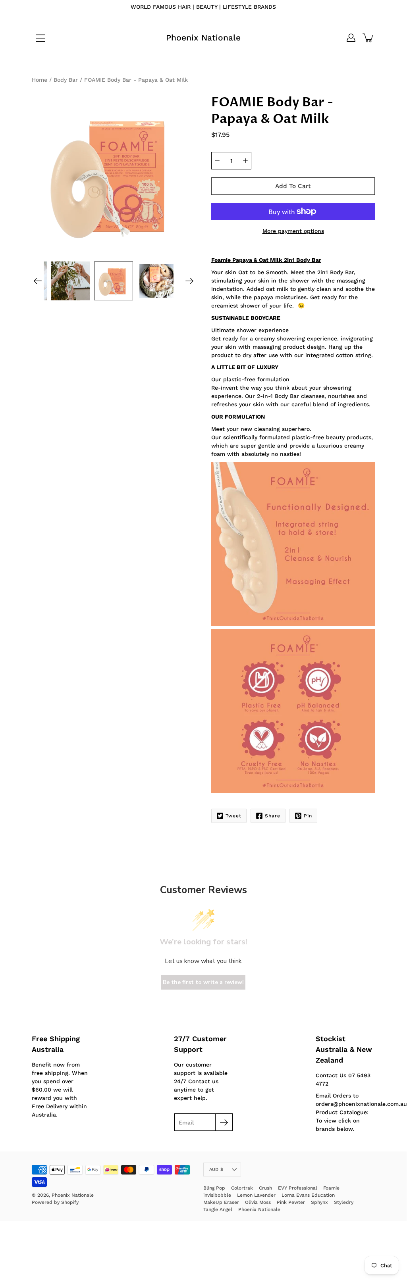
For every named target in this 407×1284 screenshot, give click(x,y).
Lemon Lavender (256, 1195)
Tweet (233, 816)
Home (39, 80)
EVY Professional (297, 1188)
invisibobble (217, 1195)
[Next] (189, 281)
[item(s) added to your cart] (368, 37)
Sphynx (319, 1202)
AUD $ (216, 1169)
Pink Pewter (291, 1202)
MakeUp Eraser (221, 1202)
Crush (265, 1188)
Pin (308, 816)
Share (272, 816)
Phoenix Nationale (203, 37)
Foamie (331, 1188)
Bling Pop (214, 1188)
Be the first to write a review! (203, 982)
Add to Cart (293, 186)
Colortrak (242, 1188)
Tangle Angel (217, 1209)
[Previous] (38, 281)
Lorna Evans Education (308, 1195)
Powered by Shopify (55, 1202)
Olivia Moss (258, 1202)
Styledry (343, 1202)
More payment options (293, 231)
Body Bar (66, 80)
